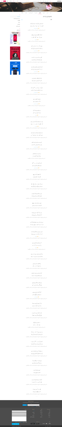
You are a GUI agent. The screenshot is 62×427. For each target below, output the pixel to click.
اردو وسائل (33, 415)
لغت (47, 1)
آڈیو (26, 12)
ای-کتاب (36, 12)
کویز (36, 1)
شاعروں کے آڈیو (18, 26)
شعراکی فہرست (18, 16)
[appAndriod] (37, 423)
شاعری (38, 1)
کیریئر (41, 415)
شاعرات (19, 22)
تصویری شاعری (31, 12)
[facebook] (49, 423)
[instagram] (44, 423)
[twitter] (48, 423)
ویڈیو (45, 1)
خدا (35, 115)
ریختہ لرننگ (49, 415)
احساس (35, 126)
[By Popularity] (22, 19)
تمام (50, 12)
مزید (33, 1)
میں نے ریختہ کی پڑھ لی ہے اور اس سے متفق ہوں (33, 406)
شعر (40, 12)
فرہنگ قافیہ (33, 412)
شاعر (50, 1)
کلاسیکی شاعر (19, 20)
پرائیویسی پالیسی (35, 406)
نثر (41, 1)
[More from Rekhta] (7, 1)
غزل (44, 12)
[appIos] (33, 423)
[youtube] (46, 423)
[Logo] (59, 1)
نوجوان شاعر (18, 24)
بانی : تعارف (41, 412)
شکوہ (35, 236)
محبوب (35, 39)
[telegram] (43, 423)
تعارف (47, 12)
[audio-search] (18, 1)
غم (35, 247)
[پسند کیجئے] (38, 5)
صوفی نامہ (49, 412)
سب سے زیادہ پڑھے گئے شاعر (17, 18)
